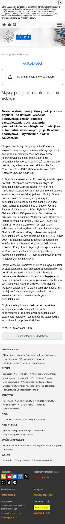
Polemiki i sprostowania (33, 363)
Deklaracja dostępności (43, 494)
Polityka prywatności (9, 517)
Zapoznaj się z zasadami (11, 513)
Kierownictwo (22, 374)
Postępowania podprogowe (48, 445)
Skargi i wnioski (22, 460)
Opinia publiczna (11, 408)
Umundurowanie (11, 382)
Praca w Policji (9, 425)
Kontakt (6, 454)
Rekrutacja (28, 434)
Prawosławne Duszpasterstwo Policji (21, 389)
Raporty (41, 404)
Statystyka (7, 395)
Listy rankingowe (11, 434)
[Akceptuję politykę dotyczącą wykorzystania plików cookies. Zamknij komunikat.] (60, 2)
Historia (40, 378)
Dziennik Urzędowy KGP (15, 419)
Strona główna (9, 54)
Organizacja (9, 378)
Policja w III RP (25, 378)
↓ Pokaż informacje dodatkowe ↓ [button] (33, 336)
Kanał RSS (3, 476)
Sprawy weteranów (42, 460)
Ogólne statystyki (25, 401)
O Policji (6, 368)
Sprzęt (50, 378)
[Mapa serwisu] (9, 24)
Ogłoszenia (39, 430)
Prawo (5, 414)
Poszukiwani (26, 359)
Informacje (8, 401)
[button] (59, 25)
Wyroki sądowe (37, 419)
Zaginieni (40, 359)
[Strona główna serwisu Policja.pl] (4, 24)
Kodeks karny (9, 404)
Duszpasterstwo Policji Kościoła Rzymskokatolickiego (29, 386)
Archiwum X (52, 355)
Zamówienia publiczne (13, 439)
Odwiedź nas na (9, 476)
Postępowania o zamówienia (17, 445)
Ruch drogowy (10, 359)
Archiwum (8, 449)
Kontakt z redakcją (8, 494)
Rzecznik (7, 460)
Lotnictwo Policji (11, 363)
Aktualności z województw (30, 355)
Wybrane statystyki (46, 401)
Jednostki (7, 374)
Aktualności (24, 54)
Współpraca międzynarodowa (37, 382)
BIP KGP (45, 477)
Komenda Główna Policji (44, 374)
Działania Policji (10, 349)
